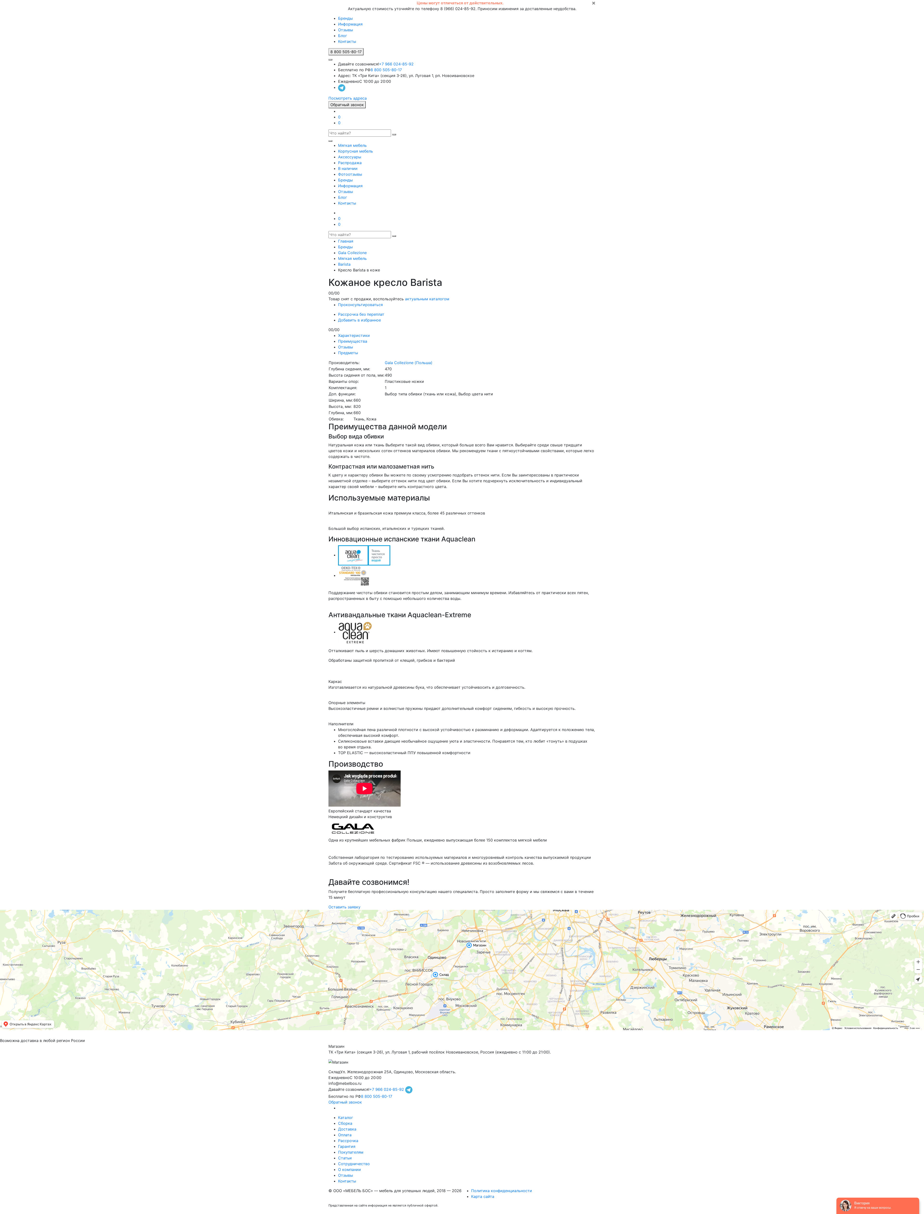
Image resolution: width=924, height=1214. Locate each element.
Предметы (348, 352)
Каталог (345, 1117)
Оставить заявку (344, 907)
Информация (350, 24)
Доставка (347, 1129)
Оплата (345, 1134)
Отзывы (345, 29)
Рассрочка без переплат (361, 314)
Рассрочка (348, 1140)
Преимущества (352, 341)
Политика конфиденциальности (501, 1190)
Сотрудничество (354, 1163)
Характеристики (354, 335)
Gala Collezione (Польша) (408, 362)
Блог (342, 35)
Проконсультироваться (360, 304)
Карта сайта (482, 1196)
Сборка (345, 1123)
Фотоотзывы (350, 174)
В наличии (348, 168)
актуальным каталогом (427, 298)
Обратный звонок (347, 104)
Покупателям (350, 1152)
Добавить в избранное (359, 320)
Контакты (347, 41)
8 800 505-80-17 (386, 69)
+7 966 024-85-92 (396, 64)
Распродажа (350, 162)
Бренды (345, 18)
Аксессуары (349, 156)
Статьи (345, 1158)
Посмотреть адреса (347, 98)
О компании (349, 1169)
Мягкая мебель (352, 145)
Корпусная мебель (355, 151)
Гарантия (346, 1146)
